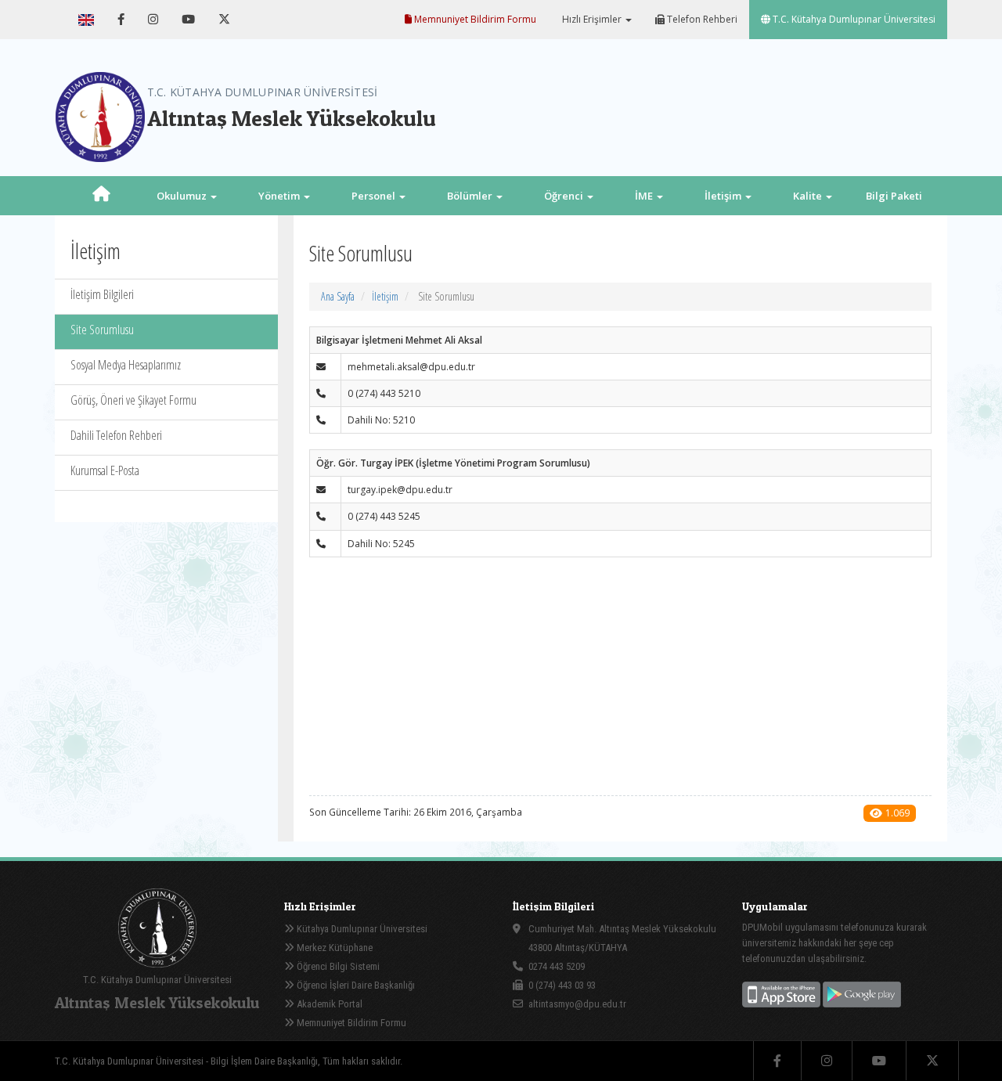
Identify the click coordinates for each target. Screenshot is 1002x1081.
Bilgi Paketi (894, 196)
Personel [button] (374, 196)
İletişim (385, 296)
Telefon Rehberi (701, 19)
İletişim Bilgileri (102, 294)
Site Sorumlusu (102, 329)
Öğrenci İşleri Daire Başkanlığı (354, 985)
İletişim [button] (724, 196)
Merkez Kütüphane (333, 947)
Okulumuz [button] (183, 196)
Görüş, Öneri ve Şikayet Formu (133, 400)
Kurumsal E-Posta (104, 470)
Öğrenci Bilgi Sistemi (337, 966)
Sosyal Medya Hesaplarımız (125, 364)
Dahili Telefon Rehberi (116, 435)
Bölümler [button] (471, 196)
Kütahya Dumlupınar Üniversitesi (360, 929)
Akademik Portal (328, 1004)
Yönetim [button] (280, 196)
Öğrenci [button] (565, 196)
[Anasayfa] (101, 195)
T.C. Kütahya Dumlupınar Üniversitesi (852, 19)
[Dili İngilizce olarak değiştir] (86, 19)
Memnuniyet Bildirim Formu (474, 19)
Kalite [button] (808, 196)
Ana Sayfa (338, 296)
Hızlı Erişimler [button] (592, 19)
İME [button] (645, 196)
